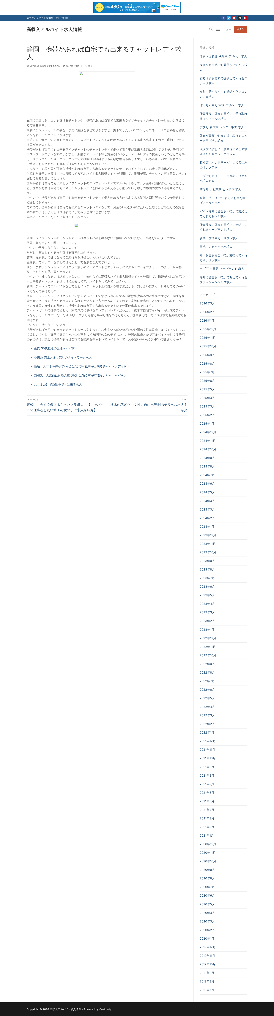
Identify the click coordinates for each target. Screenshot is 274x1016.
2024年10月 (208, 449)
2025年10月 (208, 346)
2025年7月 (207, 372)
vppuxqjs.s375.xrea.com (44, 66)
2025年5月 (207, 389)
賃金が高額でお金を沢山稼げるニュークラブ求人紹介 (223, 138)
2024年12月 (208, 432)
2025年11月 (208, 337)
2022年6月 (207, 689)
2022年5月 (207, 698)
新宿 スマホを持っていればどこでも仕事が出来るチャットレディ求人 (82, 366)
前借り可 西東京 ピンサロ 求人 (220, 189)
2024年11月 (208, 441)
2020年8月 (207, 878)
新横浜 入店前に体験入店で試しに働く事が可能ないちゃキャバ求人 (80, 375)
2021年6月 (207, 792)
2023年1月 (207, 629)
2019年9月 (207, 973)
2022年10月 (208, 655)
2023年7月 (207, 578)
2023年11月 (208, 544)
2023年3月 (207, 612)
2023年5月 (207, 595)
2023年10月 (208, 552)
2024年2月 (207, 518)
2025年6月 (207, 381)
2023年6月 (207, 586)
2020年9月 (207, 870)
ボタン (241, 29)
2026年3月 (207, 303)
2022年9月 (207, 664)
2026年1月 (207, 320)
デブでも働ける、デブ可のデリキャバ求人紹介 (223, 178)
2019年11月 (207, 955)
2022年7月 (207, 681)
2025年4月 (207, 398)
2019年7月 (207, 990)
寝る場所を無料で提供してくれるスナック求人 (223, 80)
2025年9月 (207, 355)
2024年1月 (207, 526)
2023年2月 (207, 621)
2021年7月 (207, 784)
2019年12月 (208, 947)
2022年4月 (207, 707)
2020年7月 (207, 887)
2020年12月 (208, 844)
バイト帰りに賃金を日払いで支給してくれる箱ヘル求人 (223, 213)
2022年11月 (208, 647)
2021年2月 (207, 827)
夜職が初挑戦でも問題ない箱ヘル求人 (223, 67)
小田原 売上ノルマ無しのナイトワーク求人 (63, 357)
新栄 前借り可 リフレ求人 (219, 238)
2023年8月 (207, 569)
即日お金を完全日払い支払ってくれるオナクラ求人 (223, 257)
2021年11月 (207, 749)
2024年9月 (207, 458)
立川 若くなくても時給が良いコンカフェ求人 (223, 94)
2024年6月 (207, 483)
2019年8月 (207, 981)
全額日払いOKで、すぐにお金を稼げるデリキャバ (222, 200)
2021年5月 (207, 801)
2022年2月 (207, 724)
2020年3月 (207, 921)
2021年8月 (207, 775)
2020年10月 (208, 861)
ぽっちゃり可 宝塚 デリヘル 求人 (222, 105)
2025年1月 (207, 423)
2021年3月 (207, 818)
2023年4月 (207, 604)
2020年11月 (208, 852)
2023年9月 (207, 561)
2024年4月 (207, 501)
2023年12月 (208, 535)
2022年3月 (207, 715)
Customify (105, 1009)
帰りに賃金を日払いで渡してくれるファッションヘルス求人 (223, 279)
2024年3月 (207, 509)
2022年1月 (207, 732)
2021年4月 (207, 810)
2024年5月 (207, 492)
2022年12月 (208, 638)
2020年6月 (207, 895)
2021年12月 (208, 741)
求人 (89, 66)
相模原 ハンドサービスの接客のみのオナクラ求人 (223, 165)
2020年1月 (207, 938)
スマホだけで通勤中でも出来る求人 (58, 384)
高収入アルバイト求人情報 (54, 29)
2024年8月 (207, 466)
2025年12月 (208, 329)
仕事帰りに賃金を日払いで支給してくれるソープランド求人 (223, 227)
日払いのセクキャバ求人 (216, 247)
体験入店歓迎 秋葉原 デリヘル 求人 (223, 56)
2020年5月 (207, 904)
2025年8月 (207, 363)
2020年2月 (207, 930)
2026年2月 (207, 312)
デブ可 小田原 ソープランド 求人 (222, 269)
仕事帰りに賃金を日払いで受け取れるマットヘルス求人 (223, 116)
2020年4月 (207, 913)
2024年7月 (207, 475)
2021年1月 (207, 835)
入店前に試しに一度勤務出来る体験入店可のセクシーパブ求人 (223, 151)
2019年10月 (208, 964)
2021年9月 (207, 767)
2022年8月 (207, 672)
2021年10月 (208, 758)
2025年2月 (207, 415)
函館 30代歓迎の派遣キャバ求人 (56, 348)
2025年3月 (207, 406)
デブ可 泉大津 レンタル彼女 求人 (222, 127)
